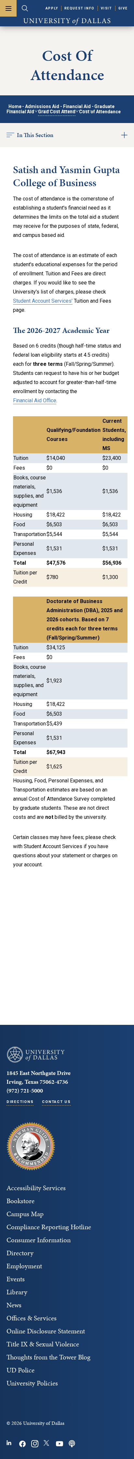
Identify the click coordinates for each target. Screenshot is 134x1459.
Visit (106, 8)
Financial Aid (77, 106)
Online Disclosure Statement (46, 1331)
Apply (52, 8)
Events (16, 1279)
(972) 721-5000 (25, 1090)
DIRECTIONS (20, 1102)
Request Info (79, 8)
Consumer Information (39, 1240)
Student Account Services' (43, 301)
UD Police (20, 1370)
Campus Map (25, 1214)
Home (14, 106)
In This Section (35, 135)
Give (123, 8)
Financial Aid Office (34, 400)
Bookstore (20, 1201)
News (14, 1305)
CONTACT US (56, 1102)
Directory (20, 1253)
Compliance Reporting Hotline (49, 1227)
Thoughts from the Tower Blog (48, 1357)
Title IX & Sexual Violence (43, 1344)
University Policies (32, 1383)
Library (17, 1292)
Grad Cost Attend (56, 111)
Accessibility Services (36, 1188)
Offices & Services (32, 1318)
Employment (24, 1266)
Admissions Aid (42, 106)
